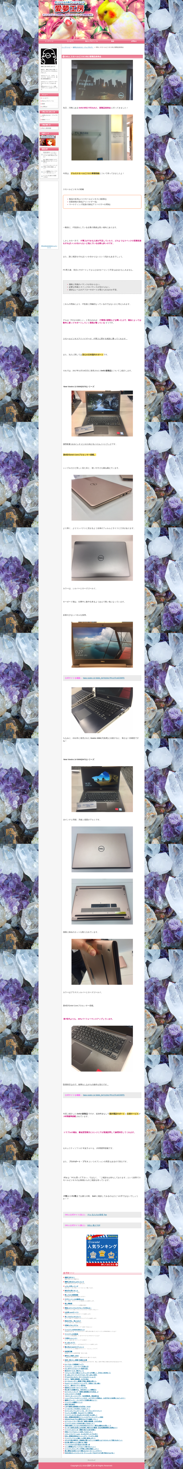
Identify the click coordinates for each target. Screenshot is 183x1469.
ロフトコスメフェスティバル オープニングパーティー (83, 1411)
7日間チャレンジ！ (71, 1338)
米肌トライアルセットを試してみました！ (79, 1432)
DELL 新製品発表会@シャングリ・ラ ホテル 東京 (81, 1436)
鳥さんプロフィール (48, 101)
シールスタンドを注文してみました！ (77, 1409)
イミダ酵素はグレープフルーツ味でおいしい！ (80, 1446)
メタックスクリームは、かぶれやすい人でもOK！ (81, 1434)
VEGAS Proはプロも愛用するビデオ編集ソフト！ (81, 1419)
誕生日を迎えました (71, 1290)
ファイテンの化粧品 (71, 1334)
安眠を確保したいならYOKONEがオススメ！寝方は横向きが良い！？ (88, 1425)
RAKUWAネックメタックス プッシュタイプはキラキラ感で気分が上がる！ (90, 1453)
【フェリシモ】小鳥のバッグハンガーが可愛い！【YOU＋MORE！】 (88, 1373)
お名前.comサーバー (72, 1312)
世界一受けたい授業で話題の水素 (76, 1360)
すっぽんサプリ (70, 1342)
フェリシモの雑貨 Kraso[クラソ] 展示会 (79, 1413)
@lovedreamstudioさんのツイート (49, 246)
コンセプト (45, 98)
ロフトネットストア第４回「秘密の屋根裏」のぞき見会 (83, 1421)
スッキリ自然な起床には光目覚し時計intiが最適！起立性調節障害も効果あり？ (91, 1427)
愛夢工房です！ (70, 1277)
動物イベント (46, 119)
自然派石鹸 (68, 1351)
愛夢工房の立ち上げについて (74, 1282)
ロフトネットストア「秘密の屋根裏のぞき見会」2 (81, 1392)
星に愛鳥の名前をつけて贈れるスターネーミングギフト (83, 1451)
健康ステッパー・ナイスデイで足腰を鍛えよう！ (81, 1400)
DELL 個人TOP (93, 1225)
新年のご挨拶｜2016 (72, 1356)
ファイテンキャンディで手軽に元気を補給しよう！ (82, 1449)
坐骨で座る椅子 (70, 1404)
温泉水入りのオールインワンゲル (76, 1387)
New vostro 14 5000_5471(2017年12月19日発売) (104, 1095)
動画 (43, 104)
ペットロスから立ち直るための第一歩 (77, 1444)
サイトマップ (91, 1460)
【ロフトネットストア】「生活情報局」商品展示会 (82, 1396)
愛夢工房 (91, 1466)
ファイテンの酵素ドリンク (74, 1402)
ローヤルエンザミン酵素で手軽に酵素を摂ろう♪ (81, 1381)
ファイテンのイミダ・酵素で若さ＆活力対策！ (80, 1430)
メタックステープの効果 (73, 1394)
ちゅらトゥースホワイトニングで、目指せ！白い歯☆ (82, 1383)
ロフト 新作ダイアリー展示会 (75, 1385)
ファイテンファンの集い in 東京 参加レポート (80, 1438)
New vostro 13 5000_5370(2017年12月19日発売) (104, 678)
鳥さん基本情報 (46, 128)
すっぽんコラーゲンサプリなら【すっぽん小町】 (81, 1375)
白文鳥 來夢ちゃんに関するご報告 (76, 1442)
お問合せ (44, 106)
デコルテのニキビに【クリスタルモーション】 (80, 1377)
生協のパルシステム (71, 1325)
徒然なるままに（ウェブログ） (83, 47)
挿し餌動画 (68, 1303)
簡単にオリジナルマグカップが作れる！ (78, 1308)
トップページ (66, 47)
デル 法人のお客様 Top (97, 1215)
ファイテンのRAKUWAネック (75, 1330)
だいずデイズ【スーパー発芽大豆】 (77, 1368)
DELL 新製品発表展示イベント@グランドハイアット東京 (84, 1417)
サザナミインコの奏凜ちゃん (74, 1299)
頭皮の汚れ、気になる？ (73, 1321)
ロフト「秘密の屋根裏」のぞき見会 (77, 1379)
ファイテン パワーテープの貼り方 (77, 1366)
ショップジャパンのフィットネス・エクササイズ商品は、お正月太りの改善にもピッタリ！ (95, 1398)
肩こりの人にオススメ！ (73, 1316)
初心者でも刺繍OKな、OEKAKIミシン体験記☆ (80, 1390)
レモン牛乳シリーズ (71, 1286)
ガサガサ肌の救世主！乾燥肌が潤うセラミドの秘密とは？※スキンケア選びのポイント (94, 1440)
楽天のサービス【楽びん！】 (74, 1371)
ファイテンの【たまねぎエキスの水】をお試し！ (81, 1415)
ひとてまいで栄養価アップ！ (74, 1364)
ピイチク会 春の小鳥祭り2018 (49, 176)
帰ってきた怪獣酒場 (71, 1295)
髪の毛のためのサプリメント (74, 1347)
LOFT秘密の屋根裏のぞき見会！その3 (77, 1406)
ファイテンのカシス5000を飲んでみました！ (80, 1423)
